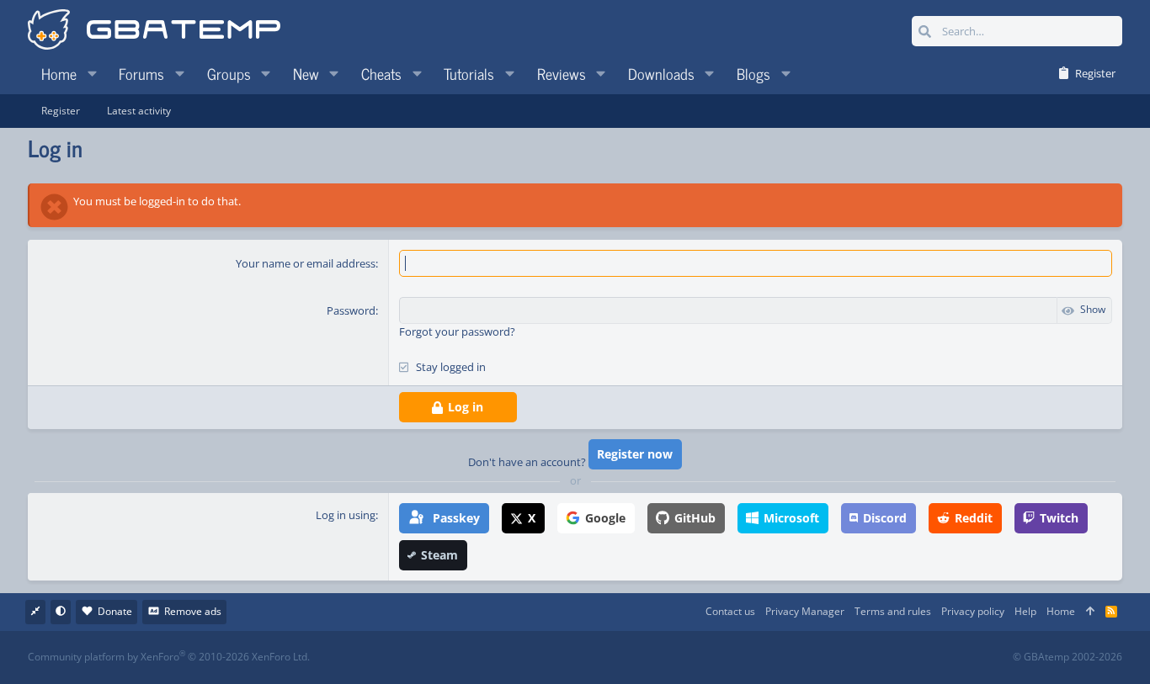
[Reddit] (626, 657)
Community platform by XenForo (169, 657)
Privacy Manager (804, 611)
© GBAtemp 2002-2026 (1067, 657)
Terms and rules (893, 611)
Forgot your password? (457, 331)
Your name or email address (305, 263)
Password (351, 310)
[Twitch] (663, 657)
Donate (115, 611)
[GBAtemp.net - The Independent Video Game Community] (154, 31)
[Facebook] (589, 657)
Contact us (730, 611)
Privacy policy (972, 611)
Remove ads (192, 611)
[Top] (1090, 612)
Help (1025, 611)
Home (1060, 611)
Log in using (345, 514)
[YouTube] (738, 657)
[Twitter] (700, 657)
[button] (91, 73)
